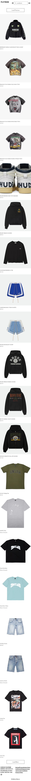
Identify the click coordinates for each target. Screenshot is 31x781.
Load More (15, 762)
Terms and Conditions (21, 770)
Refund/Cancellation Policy (22, 767)
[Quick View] (15, 29)
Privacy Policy (19, 772)
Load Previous (15, 10)
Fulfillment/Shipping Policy (22, 769)
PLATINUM (5, 2)
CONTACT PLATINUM (5, 767)
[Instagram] (13, 3)
